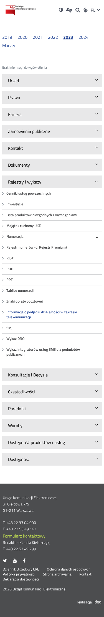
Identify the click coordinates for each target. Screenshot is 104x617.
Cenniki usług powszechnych (28, 193)
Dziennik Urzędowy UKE (21, 569)
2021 (38, 37)
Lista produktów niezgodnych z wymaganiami (41, 215)
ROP (9, 269)
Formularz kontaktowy (24, 536)
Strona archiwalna (57, 574)
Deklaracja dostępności (21, 579)
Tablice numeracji (20, 290)
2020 (22, 37)
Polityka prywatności (19, 574)
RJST (10, 258)
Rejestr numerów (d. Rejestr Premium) (36, 247)
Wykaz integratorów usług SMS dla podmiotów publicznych (43, 352)
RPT (9, 279)
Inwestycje (14, 204)
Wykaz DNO (15, 338)
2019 (7, 37)
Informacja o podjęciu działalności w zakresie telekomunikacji (41, 314)
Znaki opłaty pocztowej (24, 301)
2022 (53, 37)
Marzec (9, 45)
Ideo (97, 601)
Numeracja (15, 236)
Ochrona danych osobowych (68, 569)
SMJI (10, 328)
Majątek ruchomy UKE (23, 225)
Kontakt (85, 574)
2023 (68, 37)
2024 (83, 37)
